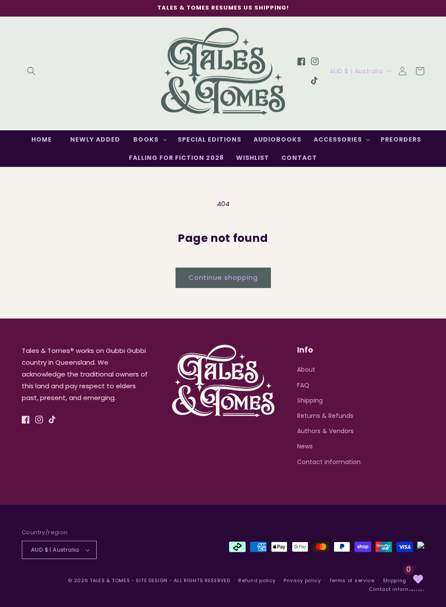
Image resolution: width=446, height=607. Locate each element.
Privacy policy (302, 580)
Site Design (152, 580)
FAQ (303, 385)
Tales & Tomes (110, 580)
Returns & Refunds (325, 415)
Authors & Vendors (325, 431)
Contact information (329, 462)
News (305, 446)
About (306, 369)
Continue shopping (223, 277)
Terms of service (352, 580)
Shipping (310, 400)
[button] (31, 71)
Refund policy (256, 580)
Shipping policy (404, 580)
